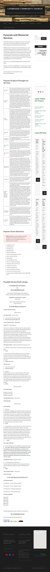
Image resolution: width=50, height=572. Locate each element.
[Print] (16, 521)
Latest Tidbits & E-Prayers (40, 100)
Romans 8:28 (5, 192)
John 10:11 (6, 138)
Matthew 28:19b (16, 345)
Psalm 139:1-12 (6, 119)
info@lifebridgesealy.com (8, 548)
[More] (18, 521)
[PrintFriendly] (14, 521)
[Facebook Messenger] (11, 521)
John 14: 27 (6, 167)
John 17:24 (6, 179)
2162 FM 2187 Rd (22, 540)
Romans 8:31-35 (5, 194)
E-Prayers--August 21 (39, 106)
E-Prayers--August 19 (39, 115)
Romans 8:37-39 (5, 196)
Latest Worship (40, 133)
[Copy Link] (13, 521)
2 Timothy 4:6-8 (6, 220)
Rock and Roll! (37, 141)
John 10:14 (6, 139)
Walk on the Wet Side (43, 202)
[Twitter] (7, 521)
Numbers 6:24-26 (17, 459)
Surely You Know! (37, 202)
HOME (4, 23)
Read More (38, 180)
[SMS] (10, 521)
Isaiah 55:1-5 (43, 239)
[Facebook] (4, 521)
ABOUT (10, 23)
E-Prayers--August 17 (39, 119)
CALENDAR (31, 23)
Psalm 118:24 (15, 315)
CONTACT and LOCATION (9, 27)
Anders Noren (40, 568)
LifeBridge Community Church (25, 9)
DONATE (39, 23)
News (16, 23)
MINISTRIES (23, 23)
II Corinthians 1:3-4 (26, 345)
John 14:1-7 (6, 166)
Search (36, 36)
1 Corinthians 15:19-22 (6, 211)
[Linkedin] (8, 521)
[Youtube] (5, 521)
